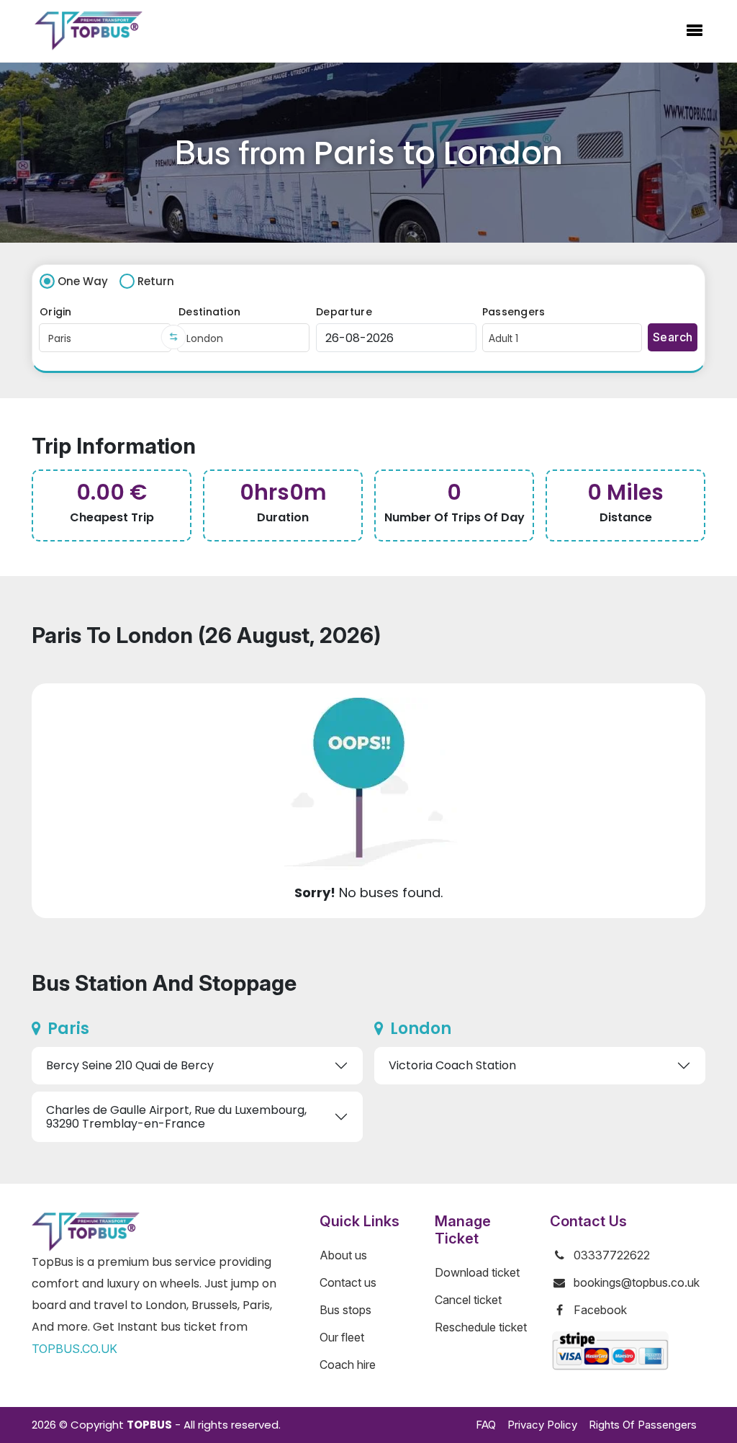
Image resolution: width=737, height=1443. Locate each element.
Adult (503, 338)
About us (343, 1255)
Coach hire (348, 1364)
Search (667, 312)
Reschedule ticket (481, 1327)
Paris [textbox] (59, 338)
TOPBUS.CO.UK (74, 1348)
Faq (486, 1424)
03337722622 (612, 1255)
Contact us (348, 1282)
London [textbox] (204, 338)
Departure (344, 312)
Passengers (514, 312)
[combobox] (105, 337)
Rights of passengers (643, 1424)
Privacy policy (542, 1424)
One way (83, 281)
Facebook (600, 1310)
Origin (56, 312)
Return (155, 281)
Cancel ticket (468, 1300)
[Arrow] (173, 337)
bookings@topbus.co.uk (637, 1282)
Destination (209, 312)
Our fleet (342, 1337)
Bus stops (345, 1310)
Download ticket (477, 1272)
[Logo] (89, 31)
